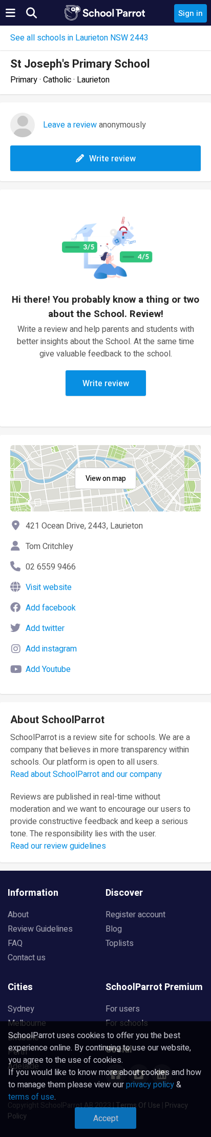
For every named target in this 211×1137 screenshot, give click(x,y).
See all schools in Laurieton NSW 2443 (79, 38)
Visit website (49, 587)
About (18, 915)
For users (123, 1009)
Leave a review (70, 125)
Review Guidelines (40, 929)
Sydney (21, 1009)
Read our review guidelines (58, 846)
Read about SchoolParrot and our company (86, 774)
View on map (106, 478)
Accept (105, 1118)
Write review (112, 159)
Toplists (120, 943)
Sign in (190, 13)
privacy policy (150, 1085)
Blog (114, 929)
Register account (135, 915)
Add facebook (51, 608)
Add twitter (45, 628)
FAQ (15, 943)
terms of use (31, 1097)
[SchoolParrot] (105, 12)
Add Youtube (48, 669)
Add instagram (51, 649)
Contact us (27, 958)
